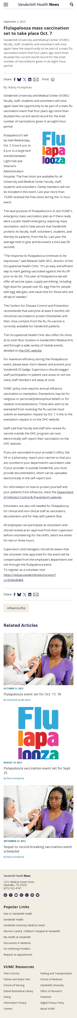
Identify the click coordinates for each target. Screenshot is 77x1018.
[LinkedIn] (32, 895)
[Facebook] (11, 895)
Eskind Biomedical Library (18, 991)
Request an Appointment (18, 954)
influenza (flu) (16, 608)
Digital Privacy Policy (52, 1002)
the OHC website (30, 351)
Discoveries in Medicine (17, 943)
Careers (8, 1008)
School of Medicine (51, 979)
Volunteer (45, 996)
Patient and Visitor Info (17, 979)
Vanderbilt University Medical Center (24, 925)
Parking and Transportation (56, 973)
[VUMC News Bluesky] (37, 895)
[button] (6, 4)
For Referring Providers (17, 948)
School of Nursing (14, 985)
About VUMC (47, 1008)
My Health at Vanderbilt (17, 937)
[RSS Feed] (5, 895)
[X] (27, 895)
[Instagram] (21, 895)
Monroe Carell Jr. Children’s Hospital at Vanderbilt (32, 931)
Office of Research (51, 991)
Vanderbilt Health (13, 919)
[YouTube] (16, 895)
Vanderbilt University (52, 985)
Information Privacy (15, 1002)
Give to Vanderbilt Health (18, 913)
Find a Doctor (12, 973)
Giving (7, 996)
